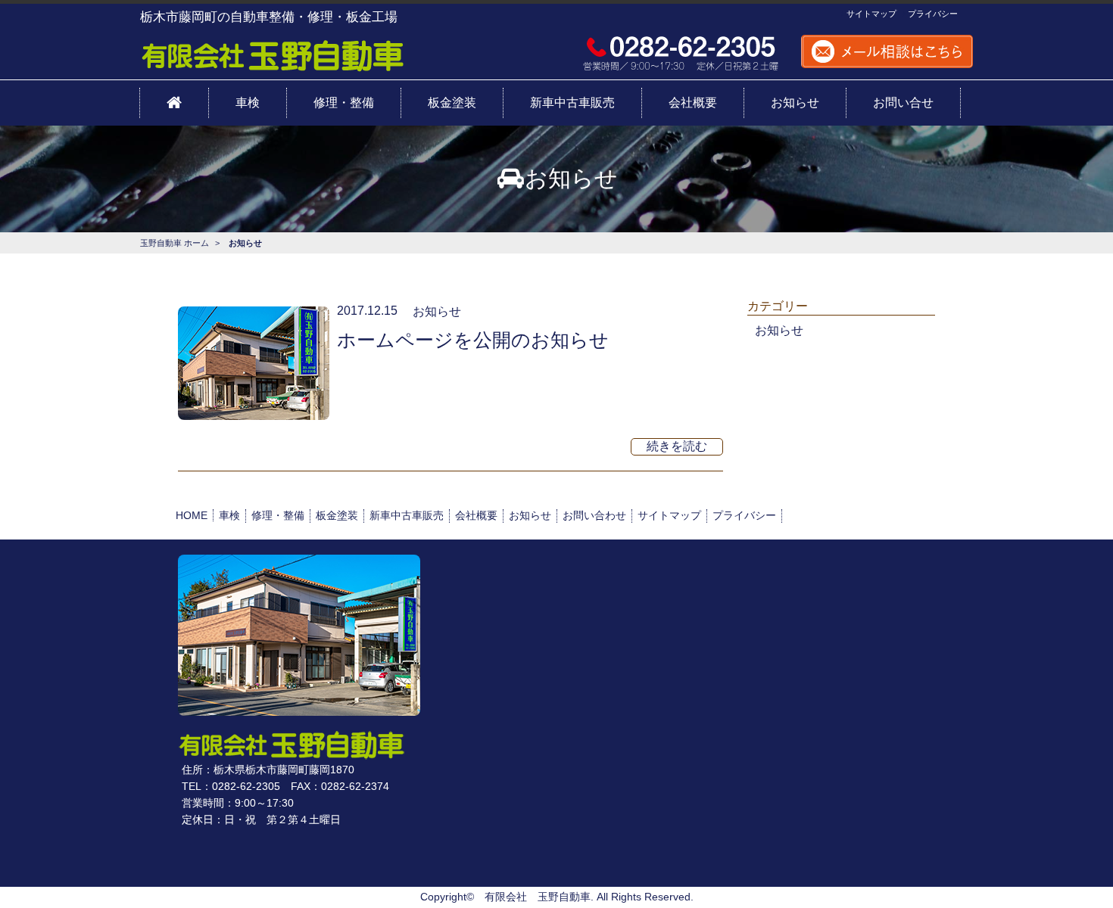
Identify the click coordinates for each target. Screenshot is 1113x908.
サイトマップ (870, 14)
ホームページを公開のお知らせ (473, 339)
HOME (191, 515)
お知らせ (437, 311)
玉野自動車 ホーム (174, 242)
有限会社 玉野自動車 (538, 897)
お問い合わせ (594, 515)
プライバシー (932, 14)
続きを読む (677, 446)
